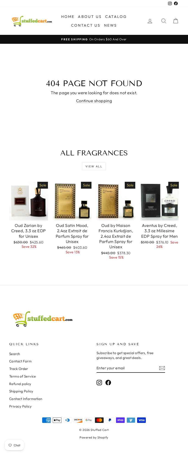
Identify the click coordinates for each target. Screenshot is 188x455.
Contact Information (25, 399)
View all (94, 166)
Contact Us (86, 25)
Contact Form (20, 361)
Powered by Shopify (94, 437)
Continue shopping (94, 100)
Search (14, 354)
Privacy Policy (20, 406)
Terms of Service (22, 376)
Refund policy (20, 384)
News (110, 25)
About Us (90, 16)
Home (68, 16)
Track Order (18, 369)
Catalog (116, 16)
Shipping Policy (21, 391)
